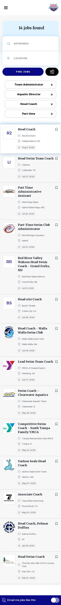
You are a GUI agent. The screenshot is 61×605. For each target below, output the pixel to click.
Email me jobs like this (21, 600)
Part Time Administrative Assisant (29, 192)
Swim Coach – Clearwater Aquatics (33, 393)
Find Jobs (23, 71)
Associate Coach (30, 494)
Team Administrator (28, 84)
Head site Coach (30, 299)
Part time (28, 113)
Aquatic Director (29, 94)
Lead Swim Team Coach (35, 361)
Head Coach (28, 104)
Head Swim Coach (31, 557)
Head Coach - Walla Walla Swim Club (32, 330)
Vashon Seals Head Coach (32, 463)
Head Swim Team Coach (36, 158)
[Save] (56, 129)
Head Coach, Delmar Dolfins (33, 525)
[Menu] (6, 7)
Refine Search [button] (52, 72)
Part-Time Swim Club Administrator (34, 227)
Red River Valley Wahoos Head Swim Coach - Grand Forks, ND (34, 264)
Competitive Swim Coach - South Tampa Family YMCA (34, 428)
